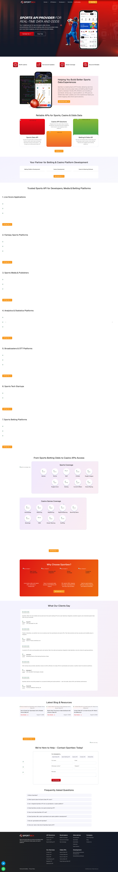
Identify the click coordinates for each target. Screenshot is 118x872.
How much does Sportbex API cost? (37, 812)
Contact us (58, 151)
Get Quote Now (58, 176)
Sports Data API (50, 837)
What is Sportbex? (32, 795)
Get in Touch (64, 550)
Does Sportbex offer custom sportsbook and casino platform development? (47, 816)
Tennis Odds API (63, 859)
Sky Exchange (63, 842)
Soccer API (48, 854)
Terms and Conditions (24, 868)
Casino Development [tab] (59, 169)
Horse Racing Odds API (65, 861)
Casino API (48, 839)
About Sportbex (90, 837)
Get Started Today (63, 101)
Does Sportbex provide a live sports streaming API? (41, 808)
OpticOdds (75, 842)
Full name (54, 760)
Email (76, 760)
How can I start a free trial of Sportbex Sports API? (40, 825)
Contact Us (26, 34)
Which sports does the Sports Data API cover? (39, 799)
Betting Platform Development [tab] (32, 169)
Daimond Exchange (64, 839)
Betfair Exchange (64, 837)
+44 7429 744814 (30, 769)
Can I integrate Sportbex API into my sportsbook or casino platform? (45, 803)
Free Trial (93, 2)
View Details (24, 714)
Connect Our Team (28, 739)
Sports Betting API (50, 842)
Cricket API (48, 852)
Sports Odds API (63, 852)
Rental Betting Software (78, 856)
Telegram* (77, 766)
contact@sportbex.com (31, 763)
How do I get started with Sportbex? (37, 820)
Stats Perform (76, 846)
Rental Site (70, 2)
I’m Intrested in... (56, 754)
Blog (87, 839)
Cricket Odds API (63, 854)
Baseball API (49, 861)
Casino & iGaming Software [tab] (86, 169)
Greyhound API (49, 863)
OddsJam (75, 844)
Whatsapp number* (56, 766)
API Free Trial (53, 550)
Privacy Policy (32, 868)
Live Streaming (77, 2)
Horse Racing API (50, 859)
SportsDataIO (76, 837)
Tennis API (48, 856)
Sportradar (75, 839)
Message (54, 771)
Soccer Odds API (63, 856)
